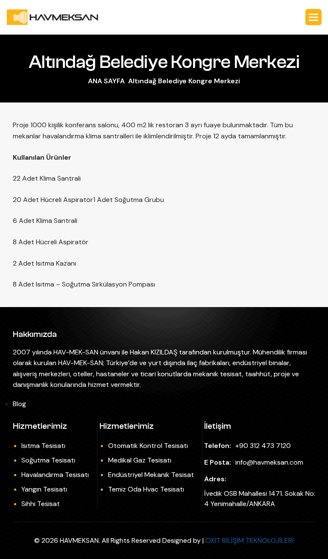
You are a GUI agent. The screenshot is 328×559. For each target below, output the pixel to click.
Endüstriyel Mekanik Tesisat (151, 474)
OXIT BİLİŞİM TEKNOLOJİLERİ (249, 540)
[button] (313, 17)
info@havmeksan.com (269, 462)
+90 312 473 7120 (263, 445)
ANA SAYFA (106, 80)
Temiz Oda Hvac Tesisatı (146, 489)
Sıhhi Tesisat (40, 503)
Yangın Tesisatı (44, 489)
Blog (19, 403)
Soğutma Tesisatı (48, 460)
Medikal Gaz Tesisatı (139, 460)
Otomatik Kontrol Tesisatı (148, 445)
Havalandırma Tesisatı (55, 474)
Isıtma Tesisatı (43, 445)
